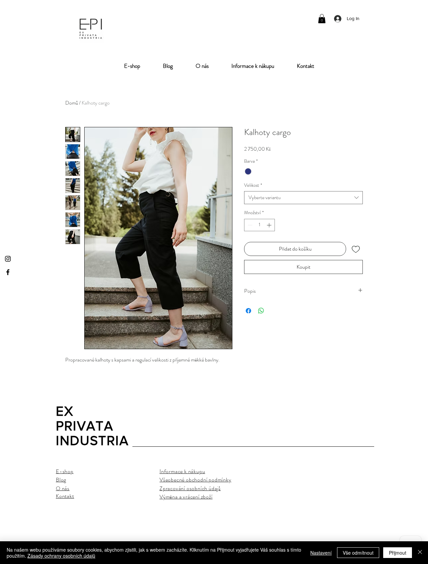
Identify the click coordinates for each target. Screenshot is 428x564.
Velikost (253, 185)
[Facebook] (8, 272)
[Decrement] (249, 225)
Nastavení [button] (321, 552)
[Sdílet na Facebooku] (248, 311)
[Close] (420, 553)
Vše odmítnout (358, 552)
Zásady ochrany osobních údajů (61, 555)
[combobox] (303, 197)
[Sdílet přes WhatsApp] (261, 311)
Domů (71, 103)
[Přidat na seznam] (356, 249)
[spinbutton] (259, 225)
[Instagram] (8, 259)
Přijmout (397, 552)
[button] (322, 18)
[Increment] (269, 225)
